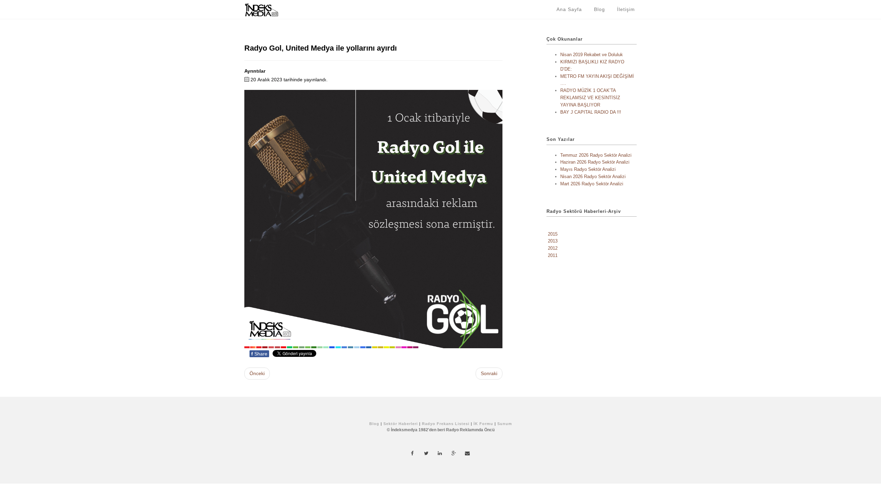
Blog (600, 9)
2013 (552, 241)
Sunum (504, 424)
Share (259, 353)
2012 (552, 248)
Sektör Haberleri (400, 424)
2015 (552, 234)
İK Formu (483, 424)
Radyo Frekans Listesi (445, 424)
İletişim (627, 9)
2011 (552, 255)
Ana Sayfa (570, 9)
